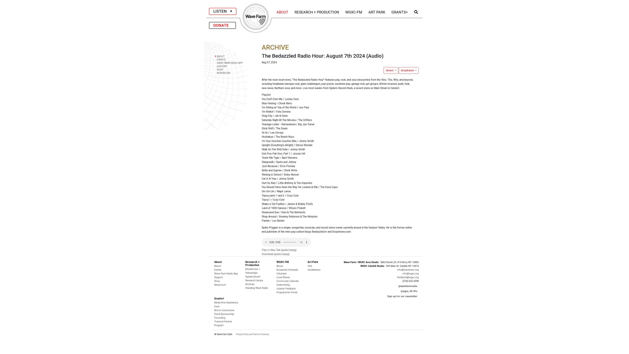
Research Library (254, 280)
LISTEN (222, 11)
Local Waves (283, 277)
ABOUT (283, 12)
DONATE (222, 25)
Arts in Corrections (224, 310)
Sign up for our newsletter (402, 296)
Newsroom (220, 285)
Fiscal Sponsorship (224, 314)
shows (390, 70)
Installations (314, 269)
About (217, 266)
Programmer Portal (286, 292)
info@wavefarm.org (408, 269)
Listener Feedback (286, 288)
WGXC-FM (353, 12)
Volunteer (281, 273)
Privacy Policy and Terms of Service (252, 334)
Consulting (219, 317)
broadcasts (408, 70)
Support (218, 277)
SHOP (219, 69)
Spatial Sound (252, 276)
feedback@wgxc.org (408, 277)
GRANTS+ (400, 12)
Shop (217, 281)
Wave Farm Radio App (226, 273)
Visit (310, 266)
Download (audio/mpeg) (275, 254)
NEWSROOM (223, 73)
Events (217, 269)
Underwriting (283, 285)
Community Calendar (287, 281)
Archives (250, 284)
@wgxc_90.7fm (409, 291)
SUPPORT (221, 66)
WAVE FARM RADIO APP (229, 63)
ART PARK (377, 12)
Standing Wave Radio (256, 288)
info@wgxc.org (411, 273)
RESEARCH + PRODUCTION (317, 12)
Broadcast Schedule (287, 269)
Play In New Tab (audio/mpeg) (279, 250)
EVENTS (221, 59)
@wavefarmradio (407, 286)
